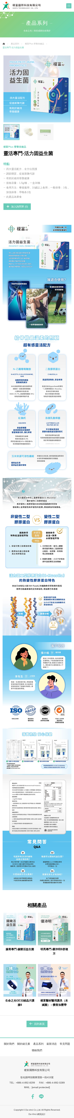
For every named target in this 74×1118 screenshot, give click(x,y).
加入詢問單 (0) (19, 206)
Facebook (32, 1096)
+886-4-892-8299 (25, 1082)
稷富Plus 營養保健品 (34, 44)
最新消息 (51, 1043)
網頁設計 (41, 1114)
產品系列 (15, 44)
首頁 (4, 44)
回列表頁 (39, 1023)
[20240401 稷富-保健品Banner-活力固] (37, 88)
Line (41, 1096)
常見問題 (65, 1043)
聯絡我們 (37, 1050)
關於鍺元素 (23, 1043)
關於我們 (9, 1043)
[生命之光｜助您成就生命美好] (21, 6)
